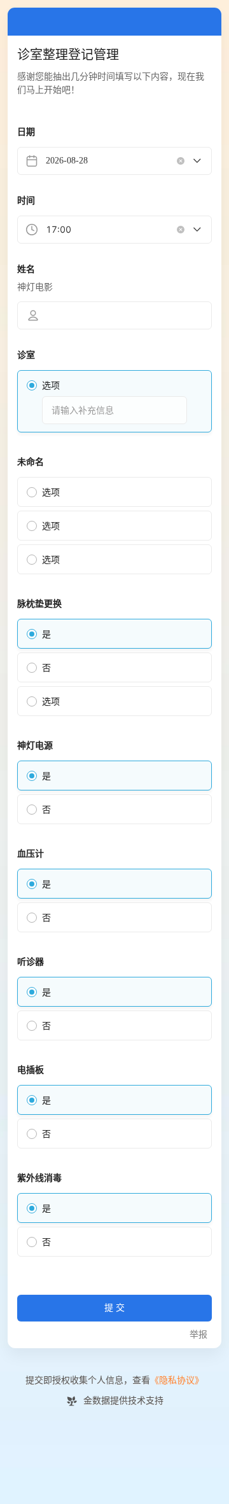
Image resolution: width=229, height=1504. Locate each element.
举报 (198, 1334)
